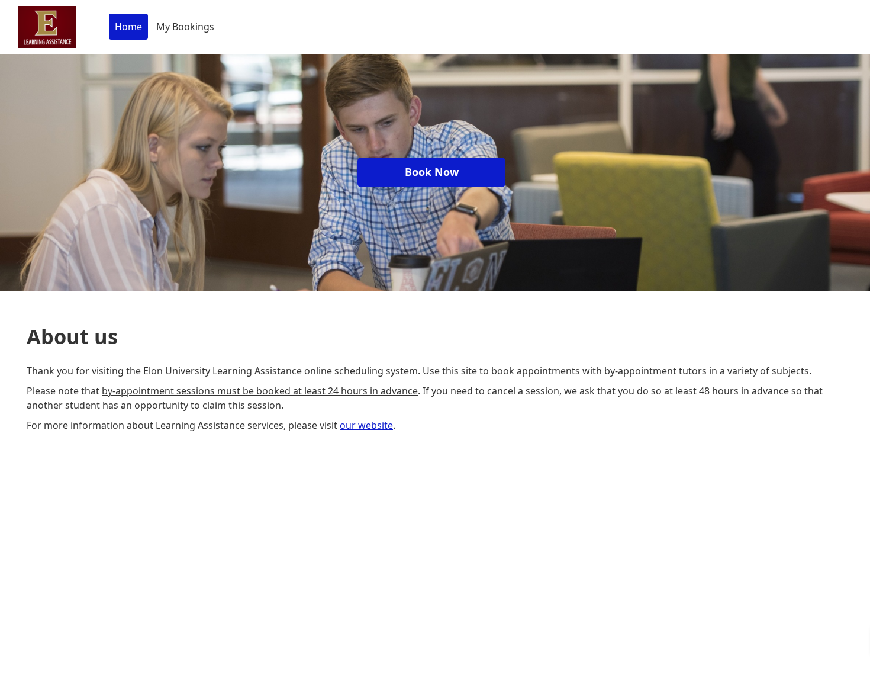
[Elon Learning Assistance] (47, 27)
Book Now (432, 172)
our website (366, 425)
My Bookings (185, 26)
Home (128, 26)
